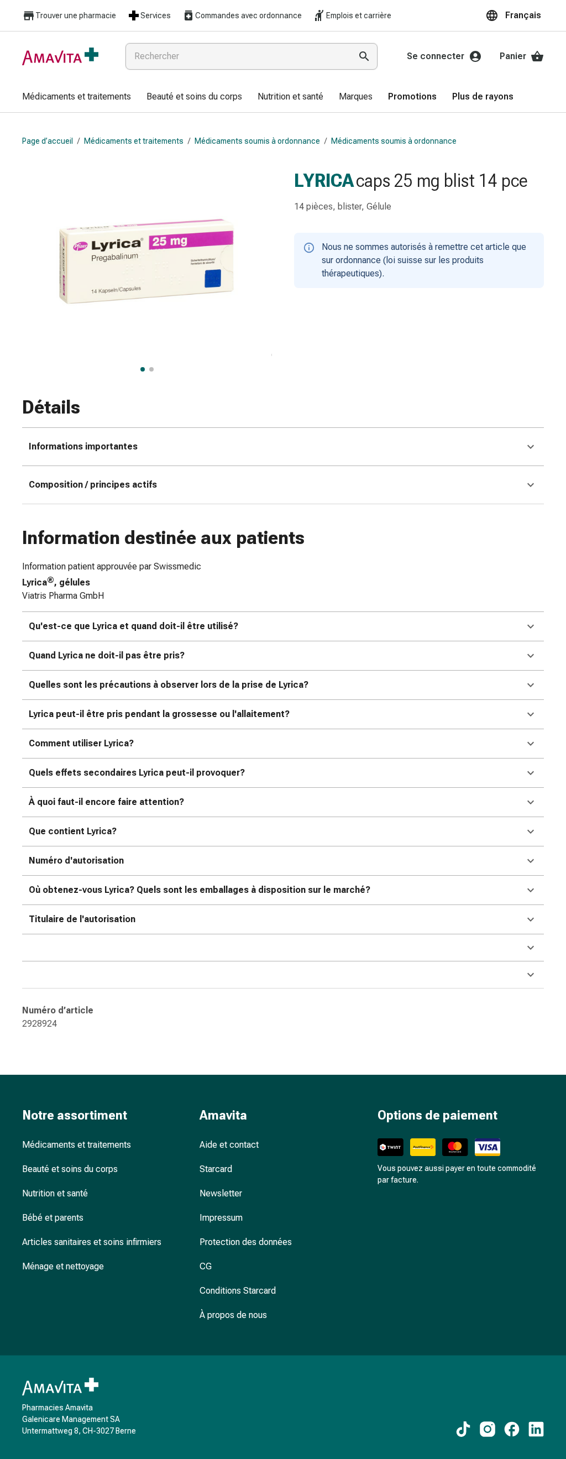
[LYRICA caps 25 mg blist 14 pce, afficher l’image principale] (142, 369)
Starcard (216, 1169)
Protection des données (246, 1242)
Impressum (221, 1217)
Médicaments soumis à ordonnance (257, 141)
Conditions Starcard (238, 1290)
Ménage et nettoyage (63, 1266)
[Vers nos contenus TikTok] (463, 1429)
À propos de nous (233, 1315)
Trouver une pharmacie (75, 15)
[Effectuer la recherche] (364, 56)
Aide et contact (229, 1144)
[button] (514, 15)
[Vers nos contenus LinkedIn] (536, 1429)
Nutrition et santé (55, 1193)
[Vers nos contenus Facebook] (512, 1429)
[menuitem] (76, 97)
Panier (513, 56)
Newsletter (221, 1193)
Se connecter (435, 56)
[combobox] (236, 56)
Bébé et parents (52, 1217)
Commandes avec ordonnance (248, 15)
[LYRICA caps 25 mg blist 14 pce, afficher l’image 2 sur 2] (151, 369)
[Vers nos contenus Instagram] (487, 1429)
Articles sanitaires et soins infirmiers (91, 1242)
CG (206, 1266)
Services (155, 15)
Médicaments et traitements (134, 141)
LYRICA (324, 180)
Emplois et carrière (358, 15)
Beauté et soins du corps (70, 1169)
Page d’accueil (47, 141)
